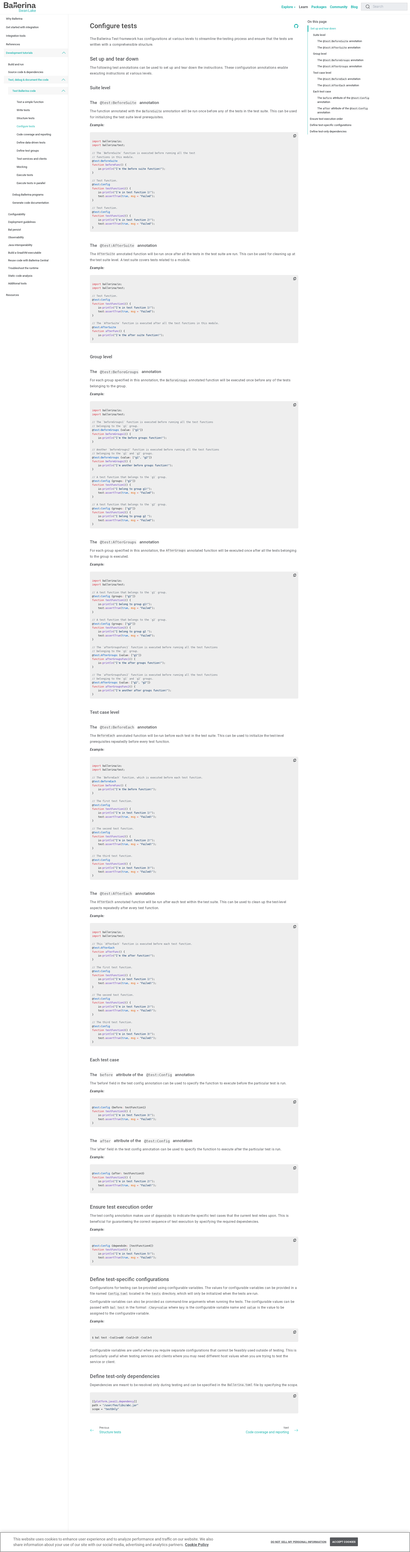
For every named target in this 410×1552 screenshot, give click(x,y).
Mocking (22, 166)
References (13, 44)
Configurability (16, 214)
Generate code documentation (30, 202)
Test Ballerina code (24, 90)
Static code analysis (20, 275)
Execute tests (25, 175)
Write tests (23, 110)
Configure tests (26, 126)
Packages (319, 7)
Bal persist (14, 229)
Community (338, 7)
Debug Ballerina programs (28, 194)
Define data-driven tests (31, 142)
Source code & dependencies (25, 72)
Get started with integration (22, 27)
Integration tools (16, 35)
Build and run (16, 64)
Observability (16, 237)
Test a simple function (30, 102)
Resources (12, 295)
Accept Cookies (344, 1541)
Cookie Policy (197, 1545)
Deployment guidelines (22, 222)
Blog (354, 7)
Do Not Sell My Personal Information (299, 1541)
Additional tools (17, 283)
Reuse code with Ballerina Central (28, 260)
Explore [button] (287, 7)
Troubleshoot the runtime (23, 268)
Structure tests (26, 118)
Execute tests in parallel (31, 183)
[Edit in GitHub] (296, 27)
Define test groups (28, 150)
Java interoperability (20, 245)
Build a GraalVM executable (24, 252)
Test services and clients (32, 158)
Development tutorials (19, 52)
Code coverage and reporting (34, 134)
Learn (303, 7)
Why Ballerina (14, 18)
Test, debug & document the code (28, 79)
